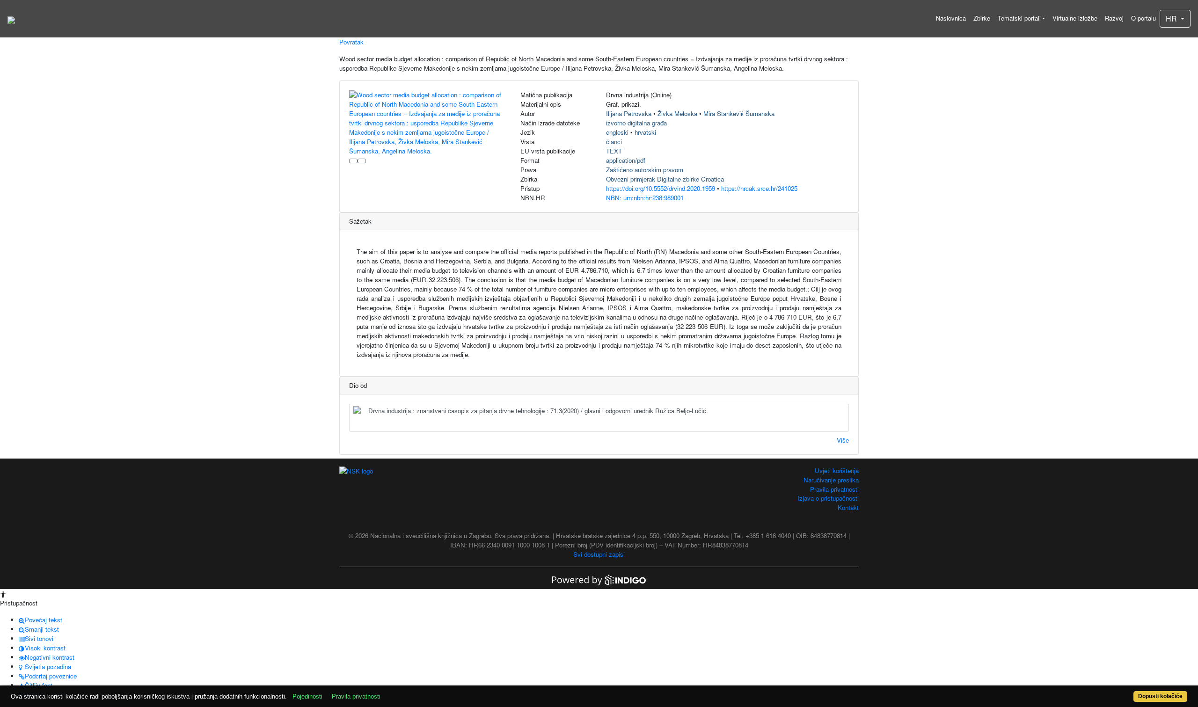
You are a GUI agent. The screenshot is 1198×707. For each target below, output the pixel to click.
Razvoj (1114, 18)
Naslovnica (951, 18)
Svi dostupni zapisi (599, 554)
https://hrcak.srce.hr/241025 (759, 188)
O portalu (1143, 18)
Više (843, 440)
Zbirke (981, 18)
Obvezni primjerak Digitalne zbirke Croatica (665, 179)
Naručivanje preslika (831, 479)
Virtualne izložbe (1074, 18)
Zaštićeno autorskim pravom (644, 169)
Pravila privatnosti (834, 489)
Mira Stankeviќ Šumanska (738, 113)
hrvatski (645, 132)
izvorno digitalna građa (636, 122)
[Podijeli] (362, 161)
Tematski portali (1019, 18)
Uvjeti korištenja (837, 470)
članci (614, 141)
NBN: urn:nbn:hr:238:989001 (645, 197)
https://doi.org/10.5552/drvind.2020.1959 (660, 188)
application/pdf (625, 160)
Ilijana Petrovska (628, 113)
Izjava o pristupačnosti (828, 498)
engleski (617, 132)
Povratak (351, 41)
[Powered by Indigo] (599, 579)
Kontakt (848, 507)
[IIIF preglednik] (353, 161)
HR (1172, 18)
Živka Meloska (677, 113)
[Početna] (11, 18)
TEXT (614, 150)
